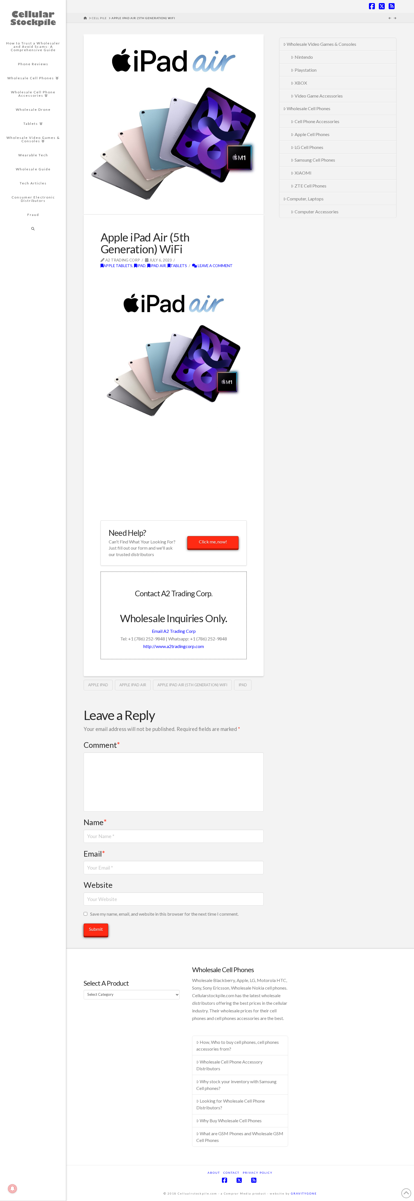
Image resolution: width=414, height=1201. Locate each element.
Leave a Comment (215, 265)
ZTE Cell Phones (310, 185)
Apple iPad (98, 685)
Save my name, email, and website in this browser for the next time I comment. (164, 913)
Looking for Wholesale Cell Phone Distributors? (230, 1104)
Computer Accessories (317, 211)
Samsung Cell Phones (315, 159)
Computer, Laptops (305, 198)
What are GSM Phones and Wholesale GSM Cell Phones (240, 1137)
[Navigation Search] (33, 229)
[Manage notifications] (12, 1188)
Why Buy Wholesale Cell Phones (231, 1120)
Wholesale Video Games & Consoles (321, 44)
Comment (102, 745)
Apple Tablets (117, 265)
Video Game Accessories (319, 95)
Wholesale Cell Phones (308, 108)
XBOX (301, 82)
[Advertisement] (166, 278)
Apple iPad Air (132, 685)
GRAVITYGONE (304, 1193)
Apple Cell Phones (312, 134)
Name (95, 822)
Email (94, 853)
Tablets (178, 265)
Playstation (306, 70)
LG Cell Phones (309, 147)
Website (98, 885)
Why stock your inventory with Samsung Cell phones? (236, 1085)
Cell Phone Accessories (317, 121)
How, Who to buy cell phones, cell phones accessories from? (237, 1045)
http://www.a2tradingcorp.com (173, 646)
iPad (141, 265)
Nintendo (304, 57)
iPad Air (158, 265)
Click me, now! (213, 541)
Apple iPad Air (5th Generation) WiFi (192, 685)
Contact (231, 1172)
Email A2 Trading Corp (174, 631)
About (214, 1172)
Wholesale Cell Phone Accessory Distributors (229, 1065)
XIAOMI (303, 172)
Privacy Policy (258, 1172)
